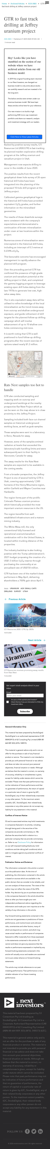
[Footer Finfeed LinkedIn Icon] (40, 1131)
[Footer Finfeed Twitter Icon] (33, 1131)
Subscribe (25, 711)
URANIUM (14, 588)
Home (4, 3)
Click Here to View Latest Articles (24, 137)
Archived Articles (17, 3)
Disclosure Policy (24, 842)
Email (8, 692)
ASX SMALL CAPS (28, 588)
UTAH (25, 591)
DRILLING (8, 591)
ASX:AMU (32, 3)
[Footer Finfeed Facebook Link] (27, 1131)
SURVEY (17, 591)
